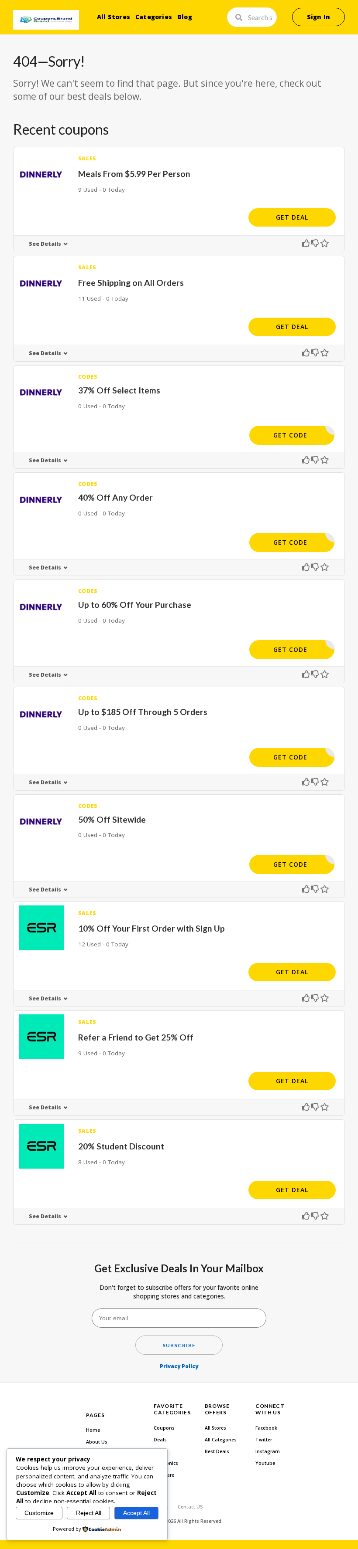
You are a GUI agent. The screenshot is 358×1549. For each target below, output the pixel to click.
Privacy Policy (179, 1366)
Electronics (166, 1463)
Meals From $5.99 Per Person (134, 174)
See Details (45, 243)
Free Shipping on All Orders (131, 283)
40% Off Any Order (115, 497)
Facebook (266, 1428)
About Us (96, 1442)
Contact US (190, 1507)
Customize (39, 1512)
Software (164, 1475)
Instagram (267, 1451)
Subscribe (179, 1345)
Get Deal (292, 217)
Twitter (263, 1440)
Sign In (318, 17)
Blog (184, 17)
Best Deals (217, 1451)
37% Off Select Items (119, 390)
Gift (158, 1451)
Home (93, 1430)
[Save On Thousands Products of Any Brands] (46, 20)
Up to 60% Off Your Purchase (134, 605)
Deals (160, 1440)
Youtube (265, 1463)
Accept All (136, 1512)
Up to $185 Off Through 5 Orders (142, 712)
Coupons (164, 1428)
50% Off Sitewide (112, 819)
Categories (153, 17)
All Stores (113, 17)
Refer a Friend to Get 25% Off (135, 1037)
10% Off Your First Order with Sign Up (151, 928)
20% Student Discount (121, 1146)
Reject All (88, 1512)
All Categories (221, 1440)
